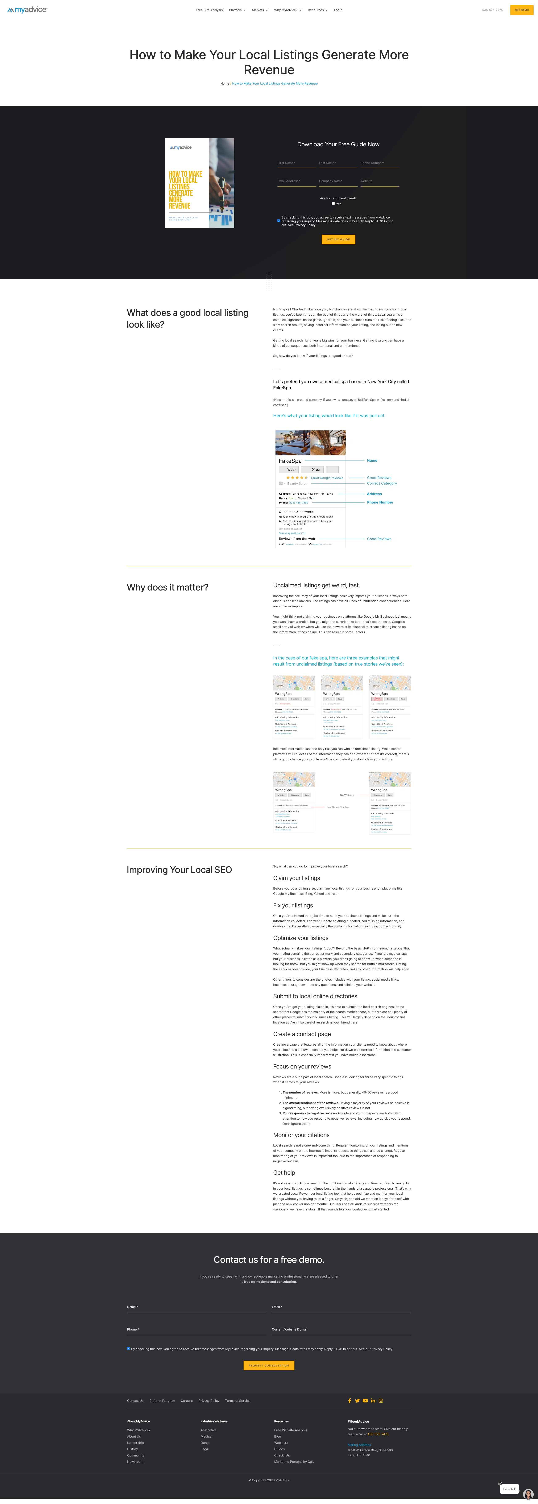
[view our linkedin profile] (373, 1401)
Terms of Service (238, 1401)
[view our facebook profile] (349, 1401)
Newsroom (135, 1462)
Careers (187, 1401)
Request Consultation (269, 1365)
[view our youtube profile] (365, 1401)
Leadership (135, 1443)
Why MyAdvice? (138, 1430)
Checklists (282, 1455)
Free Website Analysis (290, 1430)
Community (135, 1455)
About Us (134, 1436)
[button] (244, 10)
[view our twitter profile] (357, 1401)
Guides (279, 1449)
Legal (205, 1449)
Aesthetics (208, 1430)
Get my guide (338, 239)
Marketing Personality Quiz (294, 1462)
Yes (339, 204)
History (132, 1449)
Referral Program (162, 1401)
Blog (277, 1436)
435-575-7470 (378, 1434)
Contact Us (135, 1401)
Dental (205, 1443)
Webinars (281, 1443)
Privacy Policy (209, 1401)
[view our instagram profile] (380, 1401)
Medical (206, 1436)
